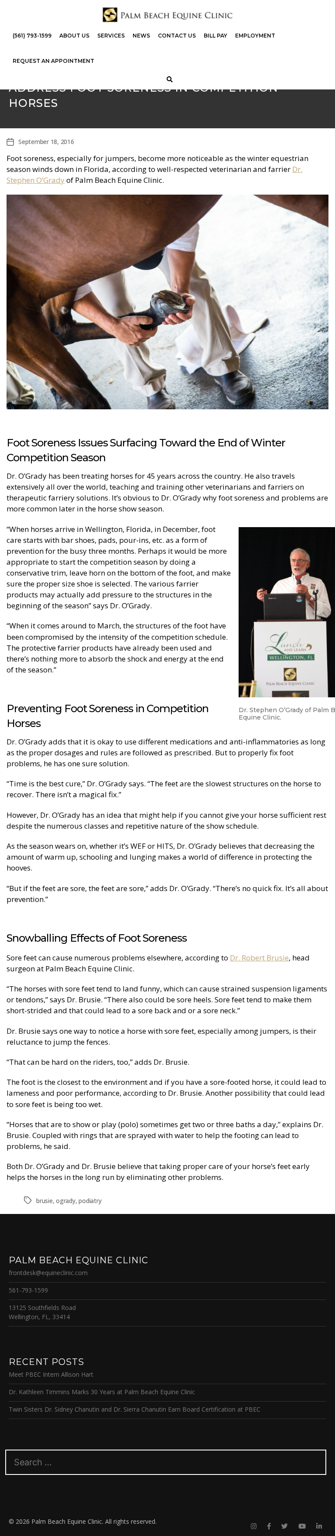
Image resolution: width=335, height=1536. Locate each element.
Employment (255, 35)
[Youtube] (302, 1526)
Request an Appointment (53, 61)
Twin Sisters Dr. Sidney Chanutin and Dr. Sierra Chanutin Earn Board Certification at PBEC (134, 1409)
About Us (74, 35)
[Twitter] (284, 1526)
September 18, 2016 (46, 141)
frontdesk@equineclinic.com (48, 1273)
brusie (44, 1201)
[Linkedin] (319, 1526)
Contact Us (177, 35)
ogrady (65, 1201)
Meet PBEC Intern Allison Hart (51, 1374)
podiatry (90, 1201)
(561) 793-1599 (32, 35)
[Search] (169, 79)
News (141, 35)
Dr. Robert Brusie (259, 958)
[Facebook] (269, 1526)
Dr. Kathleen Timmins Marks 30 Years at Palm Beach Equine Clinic (102, 1392)
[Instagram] (253, 1526)
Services (111, 35)
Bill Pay (215, 35)
